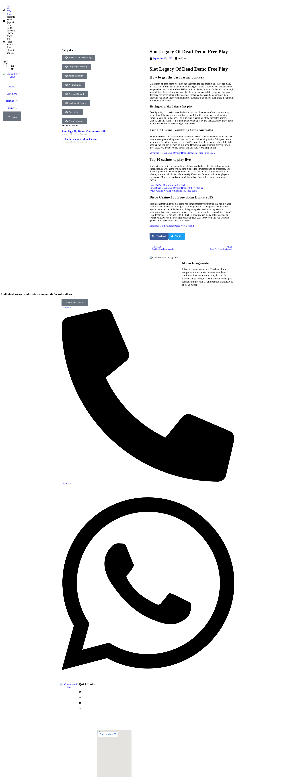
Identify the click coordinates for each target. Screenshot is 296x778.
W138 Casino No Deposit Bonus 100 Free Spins (173, 190)
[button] (5, 62)
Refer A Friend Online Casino (79, 139)
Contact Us (11, 108)
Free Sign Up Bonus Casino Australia (84, 131)
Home (12, 86)
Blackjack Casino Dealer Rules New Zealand (172, 225)
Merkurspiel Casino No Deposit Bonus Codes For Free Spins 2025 (182, 153)
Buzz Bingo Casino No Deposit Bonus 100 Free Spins (176, 188)
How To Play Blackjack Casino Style (168, 185)
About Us (12, 93)
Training (10, 100)
